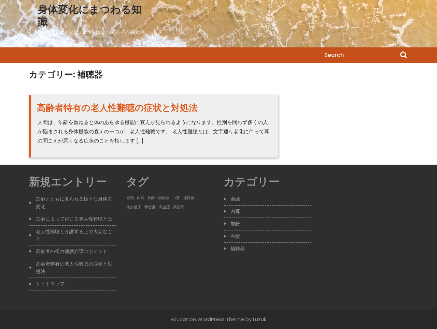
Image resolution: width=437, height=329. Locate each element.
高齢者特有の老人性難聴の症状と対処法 (117, 108)
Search (403, 55)
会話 (130, 197)
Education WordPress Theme (207, 319)
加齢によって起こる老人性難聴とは (74, 218)
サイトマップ (50, 283)
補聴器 (188, 197)
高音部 (178, 207)
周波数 (163, 197)
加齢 (151, 197)
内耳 (140, 197)
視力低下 (133, 207)
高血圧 (164, 207)
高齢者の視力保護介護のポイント (72, 251)
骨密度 (150, 207)
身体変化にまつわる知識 (90, 15)
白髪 (176, 197)
